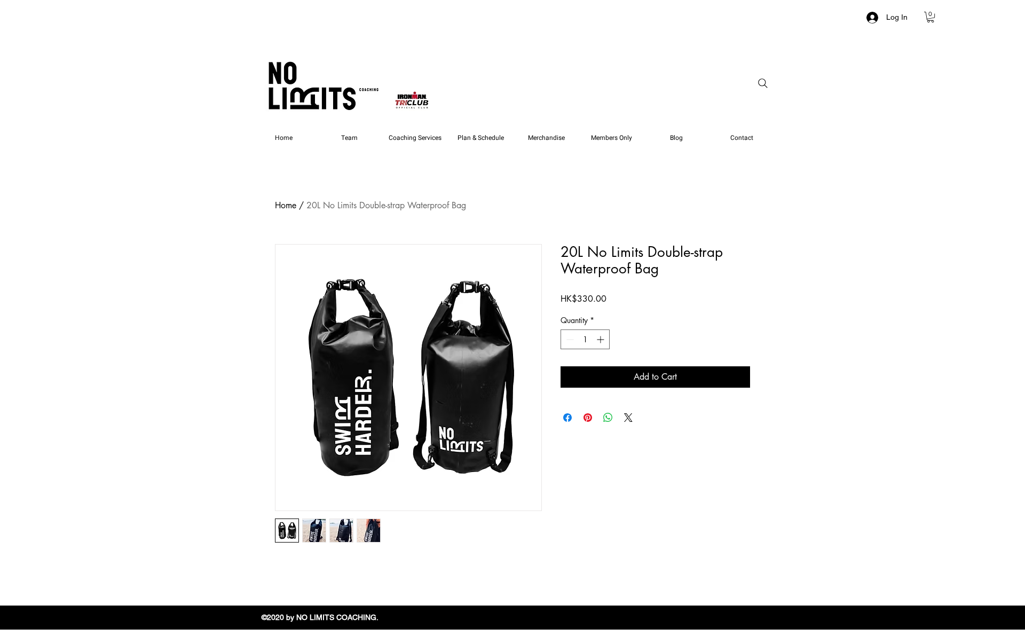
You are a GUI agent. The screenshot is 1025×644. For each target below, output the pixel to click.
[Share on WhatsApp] (608, 417)
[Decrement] (568, 339)
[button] (930, 17)
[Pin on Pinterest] (587, 417)
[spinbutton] (585, 339)
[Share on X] (628, 417)
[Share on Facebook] (567, 417)
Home (285, 205)
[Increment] (601, 339)
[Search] (763, 83)
